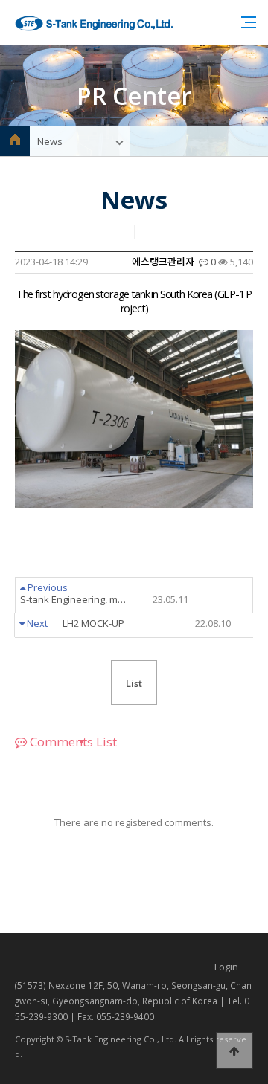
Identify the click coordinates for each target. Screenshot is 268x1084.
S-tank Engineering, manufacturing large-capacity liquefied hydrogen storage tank (104, 600)
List (134, 683)
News (50, 141)
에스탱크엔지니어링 (94, 23)
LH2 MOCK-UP (146, 624)
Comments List (72, 742)
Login (226, 966)
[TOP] (234, 1050)
